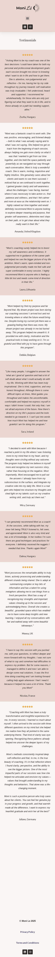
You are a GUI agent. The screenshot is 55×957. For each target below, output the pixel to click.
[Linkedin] (24, 26)
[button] (27, 18)
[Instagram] (30, 26)
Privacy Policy (27, 932)
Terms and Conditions (27, 942)
